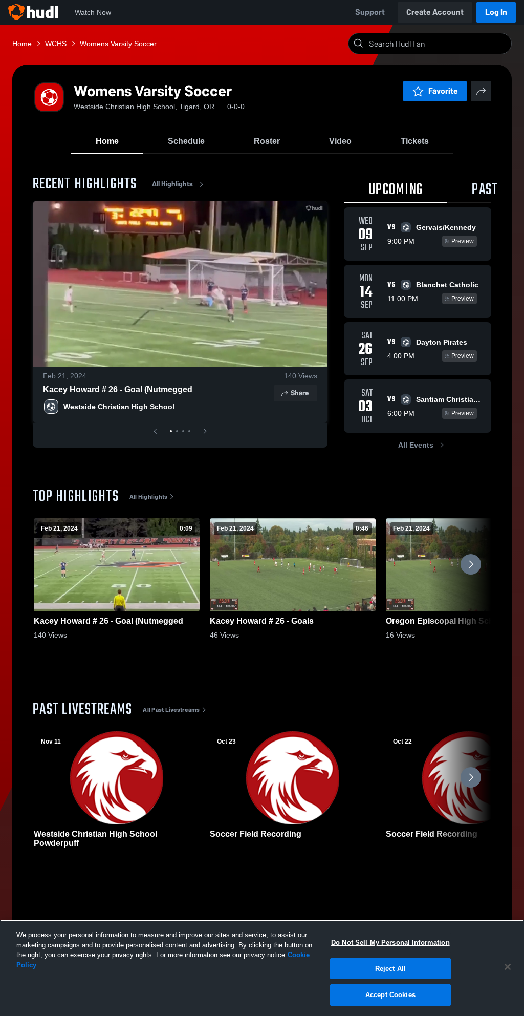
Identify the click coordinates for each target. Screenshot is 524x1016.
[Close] (507, 967)
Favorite (443, 91)
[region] (262, 968)
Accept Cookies (390, 995)
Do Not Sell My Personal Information (390, 942)
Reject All (390, 968)
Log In (496, 12)
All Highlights (172, 184)
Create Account (435, 12)
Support (370, 12)
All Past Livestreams (171, 710)
